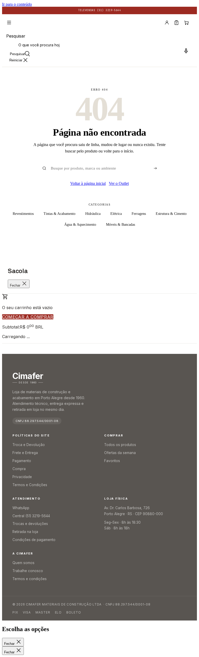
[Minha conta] (166, 22)
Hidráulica (93, 214)
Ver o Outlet (119, 183)
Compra (19, 469)
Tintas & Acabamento (59, 214)
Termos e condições (29, 579)
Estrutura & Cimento (171, 214)
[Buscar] (155, 168)
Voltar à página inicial (88, 183)
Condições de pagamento (33, 540)
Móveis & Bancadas (120, 225)
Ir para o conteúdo (17, 4)
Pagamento (21, 461)
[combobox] (99, 45)
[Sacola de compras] (186, 22)
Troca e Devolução (28, 445)
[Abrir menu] (9, 22)
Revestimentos (23, 214)
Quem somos (23, 563)
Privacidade (22, 477)
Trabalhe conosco (27, 571)
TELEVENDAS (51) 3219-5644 (99, 10)
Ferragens (139, 214)
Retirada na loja (25, 532)
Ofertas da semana (120, 453)
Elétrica (116, 214)
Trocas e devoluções (30, 524)
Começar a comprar (27, 316)
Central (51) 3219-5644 (31, 516)
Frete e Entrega (25, 453)
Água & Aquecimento (80, 225)
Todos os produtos (120, 445)
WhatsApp (20, 508)
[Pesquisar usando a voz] (186, 51)
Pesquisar (15, 36)
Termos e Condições (29, 485)
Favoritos (112, 461)
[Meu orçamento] (176, 22)
